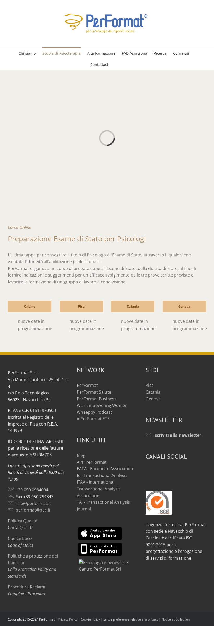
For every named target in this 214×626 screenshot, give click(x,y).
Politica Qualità (22, 521)
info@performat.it (33, 503)
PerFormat (87, 385)
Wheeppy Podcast (94, 412)
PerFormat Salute (94, 392)
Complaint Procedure (27, 593)
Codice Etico (20, 538)
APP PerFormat (92, 462)
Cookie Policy (90, 619)
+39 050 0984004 (32, 490)
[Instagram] (164, 471)
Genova (153, 399)
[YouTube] (156, 471)
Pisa (150, 385)
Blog (81, 455)
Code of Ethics (20, 545)
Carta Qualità (21, 527)
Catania (153, 392)
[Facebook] (148, 471)
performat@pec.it (33, 510)
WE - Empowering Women (102, 405)
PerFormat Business (96, 399)
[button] (116, 64)
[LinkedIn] (172, 471)
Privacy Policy (68, 619)
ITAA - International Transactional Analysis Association (99, 488)
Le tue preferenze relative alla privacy (130, 619)
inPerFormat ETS (93, 419)
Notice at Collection (176, 619)
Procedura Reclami (26, 587)
